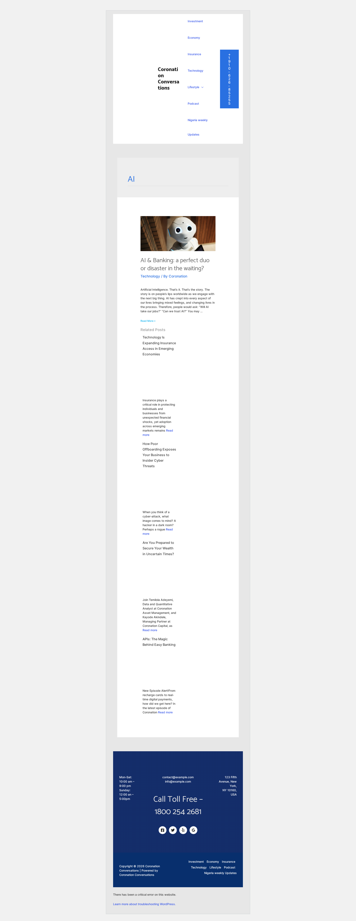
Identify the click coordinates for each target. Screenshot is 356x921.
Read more (150, 630)
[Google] (193, 830)
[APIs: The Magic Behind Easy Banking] (159, 666)
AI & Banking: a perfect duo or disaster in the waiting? (175, 264)
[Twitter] (173, 830)
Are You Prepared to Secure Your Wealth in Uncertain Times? (158, 548)
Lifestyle (193, 87)
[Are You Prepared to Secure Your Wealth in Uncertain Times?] (159, 575)
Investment (195, 21)
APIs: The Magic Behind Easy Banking (159, 642)
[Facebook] (162, 830)
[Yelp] (183, 830)
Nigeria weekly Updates (198, 127)
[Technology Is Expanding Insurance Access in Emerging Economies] (159, 376)
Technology (195, 70)
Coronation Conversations (168, 78)
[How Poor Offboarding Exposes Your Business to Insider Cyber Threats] (159, 488)
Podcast (193, 103)
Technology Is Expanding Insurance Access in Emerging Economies (159, 345)
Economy (194, 37)
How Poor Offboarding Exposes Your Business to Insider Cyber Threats (159, 455)
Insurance (194, 54)
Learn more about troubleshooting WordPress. (144, 904)
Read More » (148, 320)
